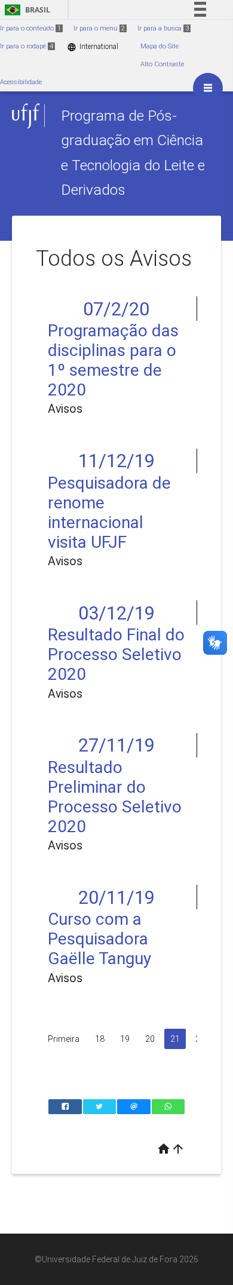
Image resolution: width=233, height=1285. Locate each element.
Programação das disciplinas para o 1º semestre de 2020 (113, 360)
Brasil (25, 10)
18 (100, 1039)
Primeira (63, 1039)
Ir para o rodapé (26, 46)
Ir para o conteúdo (30, 28)
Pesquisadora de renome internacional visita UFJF (109, 512)
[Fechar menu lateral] (208, 88)
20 (150, 1039)
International (92, 46)
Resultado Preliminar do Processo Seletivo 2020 (115, 796)
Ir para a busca (163, 28)
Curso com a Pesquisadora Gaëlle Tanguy (99, 938)
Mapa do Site (159, 46)
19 (125, 1039)
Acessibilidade (21, 82)
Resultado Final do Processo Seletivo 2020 (116, 654)
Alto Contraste (162, 64)
